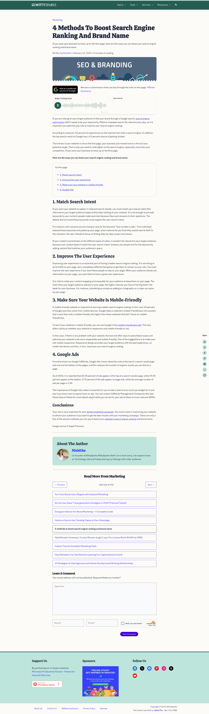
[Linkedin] (204, 342)
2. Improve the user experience (75, 179)
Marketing (57, 20)
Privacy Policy (89, 708)
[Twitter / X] (204, 347)
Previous (60, 484)
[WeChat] (204, 375)
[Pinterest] (204, 358)
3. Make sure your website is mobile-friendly (81, 184)
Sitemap (103, 708)
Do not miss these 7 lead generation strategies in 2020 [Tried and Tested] (90, 503)
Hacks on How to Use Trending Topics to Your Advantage (82, 520)
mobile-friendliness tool (129, 325)
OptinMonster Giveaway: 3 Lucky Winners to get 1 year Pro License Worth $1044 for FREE (99, 537)
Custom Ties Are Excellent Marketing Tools (76, 546)
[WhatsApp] (204, 370)
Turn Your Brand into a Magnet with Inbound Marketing (81, 494)
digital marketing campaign (100, 411)
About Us (38, 708)
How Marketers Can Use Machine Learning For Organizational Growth (89, 554)
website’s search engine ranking (120, 419)
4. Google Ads (67, 189)
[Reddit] (204, 364)
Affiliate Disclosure (70, 708)
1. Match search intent (71, 174)
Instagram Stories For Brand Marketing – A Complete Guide (84, 511)
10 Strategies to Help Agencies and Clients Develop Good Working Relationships (94, 563)
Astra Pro (158, 710)
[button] (124, 5)
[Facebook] (204, 353)
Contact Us (52, 708)
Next (151, 484)
